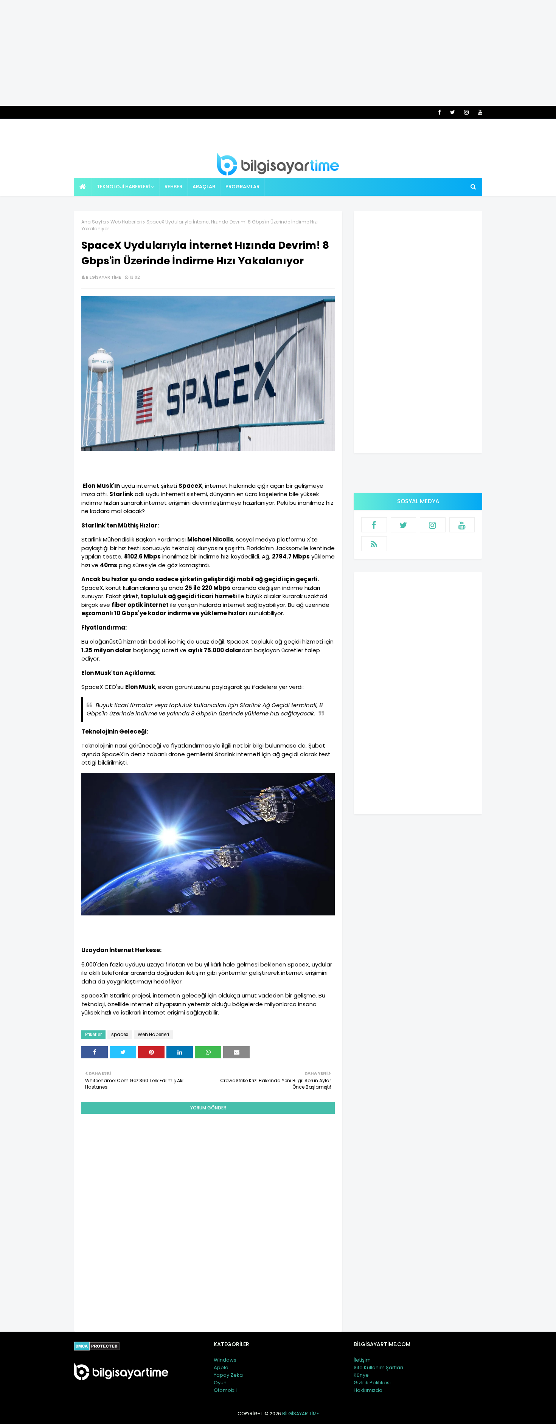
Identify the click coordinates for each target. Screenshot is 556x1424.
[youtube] (478, 112)
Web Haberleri (126, 222)
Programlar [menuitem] (242, 186)
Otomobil (225, 1390)
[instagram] (466, 112)
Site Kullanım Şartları (378, 1367)
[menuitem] (83, 187)
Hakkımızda (368, 1390)
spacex (119, 1034)
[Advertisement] (278, 53)
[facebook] (439, 112)
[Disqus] (208, 1216)
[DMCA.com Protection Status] (97, 1349)
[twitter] (452, 112)
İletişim (362, 1360)
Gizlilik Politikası (372, 1382)
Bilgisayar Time (103, 277)
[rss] (374, 543)
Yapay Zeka (228, 1375)
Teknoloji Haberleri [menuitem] (123, 186)
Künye (361, 1375)
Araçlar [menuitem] (204, 186)
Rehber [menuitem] (173, 186)
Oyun (220, 1382)
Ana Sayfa (93, 222)
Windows (225, 1360)
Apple (221, 1367)
